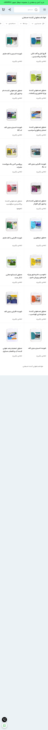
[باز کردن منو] (44, 10)
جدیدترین (38, 23)
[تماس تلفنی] (4, 719)
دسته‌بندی (12, 23)
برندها (25, 23)
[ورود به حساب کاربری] (10, 9)
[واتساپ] (4, 725)
